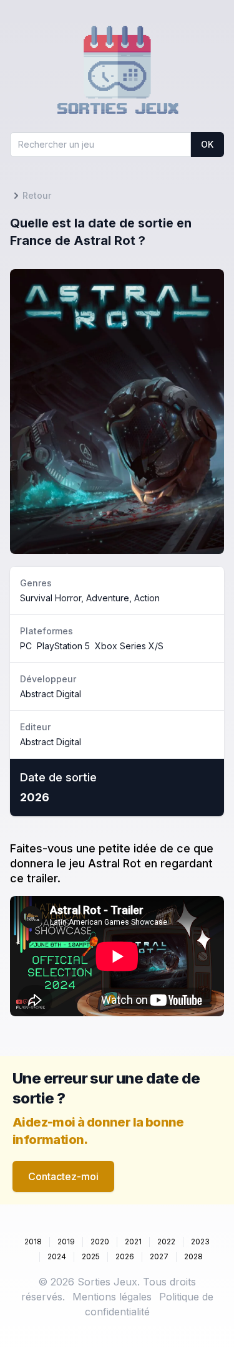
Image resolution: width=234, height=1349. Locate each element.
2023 (200, 1241)
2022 (166, 1241)
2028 (193, 1256)
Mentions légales (112, 1296)
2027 (159, 1256)
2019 (66, 1241)
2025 (91, 1256)
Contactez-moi (63, 1176)
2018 (33, 1241)
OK (207, 144)
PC (26, 646)
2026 (124, 1256)
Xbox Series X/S (129, 646)
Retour (36, 195)
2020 (99, 1241)
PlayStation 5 (63, 646)
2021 (133, 1241)
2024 (56, 1256)
